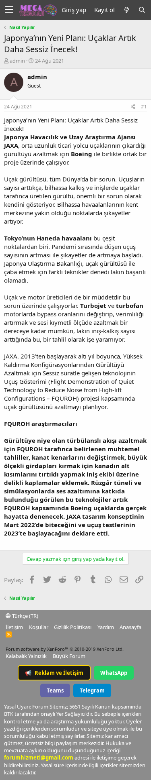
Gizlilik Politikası (72, 627)
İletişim (14, 627)
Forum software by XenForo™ (65, 649)
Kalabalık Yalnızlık (26, 656)
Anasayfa (130, 627)
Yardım (105, 627)
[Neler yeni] (126, 9)
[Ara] (141, 9)
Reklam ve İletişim (54, 672)
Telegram (92, 690)
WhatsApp (113, 672)
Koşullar (38, 627)
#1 (144, 106)
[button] (9, 10)
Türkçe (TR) (24, 615)
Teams (55, 690)
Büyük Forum (69, 656)
